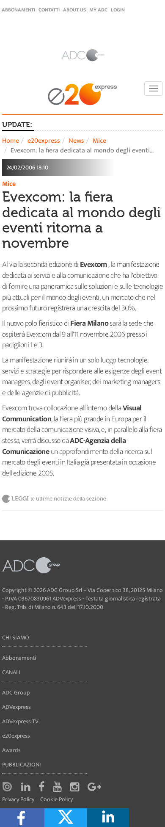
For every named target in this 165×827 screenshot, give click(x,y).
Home (10, 141)
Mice (99, 141)
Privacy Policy (18, 799)
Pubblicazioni (21, 764)
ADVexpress (16, 707)
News (76, 141)
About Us (74, 10)
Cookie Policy (56, 799)
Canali (11, 672)
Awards (11, 750)
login (118, 10)
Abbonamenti (18, 10)
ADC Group (16, 692)
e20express (44, 141)
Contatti (49, 10)
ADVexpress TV (20, 721)
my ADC (98, 10)
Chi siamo (15, 637)
